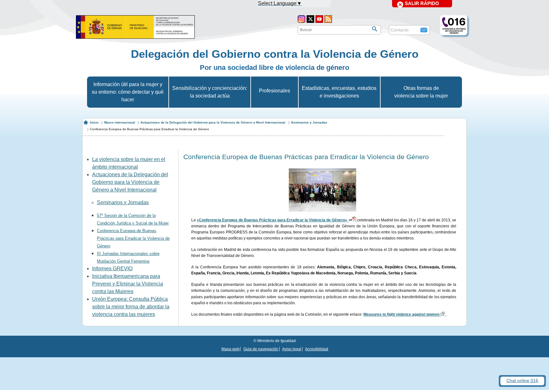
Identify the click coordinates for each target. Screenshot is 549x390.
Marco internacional (119, 122)
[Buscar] (374, 28)
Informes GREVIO (112, 268)
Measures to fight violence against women (401, 314)
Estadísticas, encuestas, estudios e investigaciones (339, 91)
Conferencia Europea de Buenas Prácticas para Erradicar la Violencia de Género (133, 238)
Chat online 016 (522, 380)
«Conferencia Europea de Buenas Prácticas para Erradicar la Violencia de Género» (272, 220)
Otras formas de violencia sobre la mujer (421, 91)
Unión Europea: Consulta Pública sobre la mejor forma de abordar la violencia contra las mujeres (130, 306)
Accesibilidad (316, 349)
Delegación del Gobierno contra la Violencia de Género (274, 54)
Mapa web (230, 349)
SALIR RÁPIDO (422, 3)
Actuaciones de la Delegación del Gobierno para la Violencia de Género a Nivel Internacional (212, 122)
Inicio (94, 122)
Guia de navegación (260, 349)
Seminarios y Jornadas (309, 122)
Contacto (399, 29)
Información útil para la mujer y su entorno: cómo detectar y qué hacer (128, 92)
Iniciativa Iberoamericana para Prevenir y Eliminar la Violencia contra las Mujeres (127, 283)
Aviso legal (291, 349)
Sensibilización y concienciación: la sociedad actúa (209, 91)
